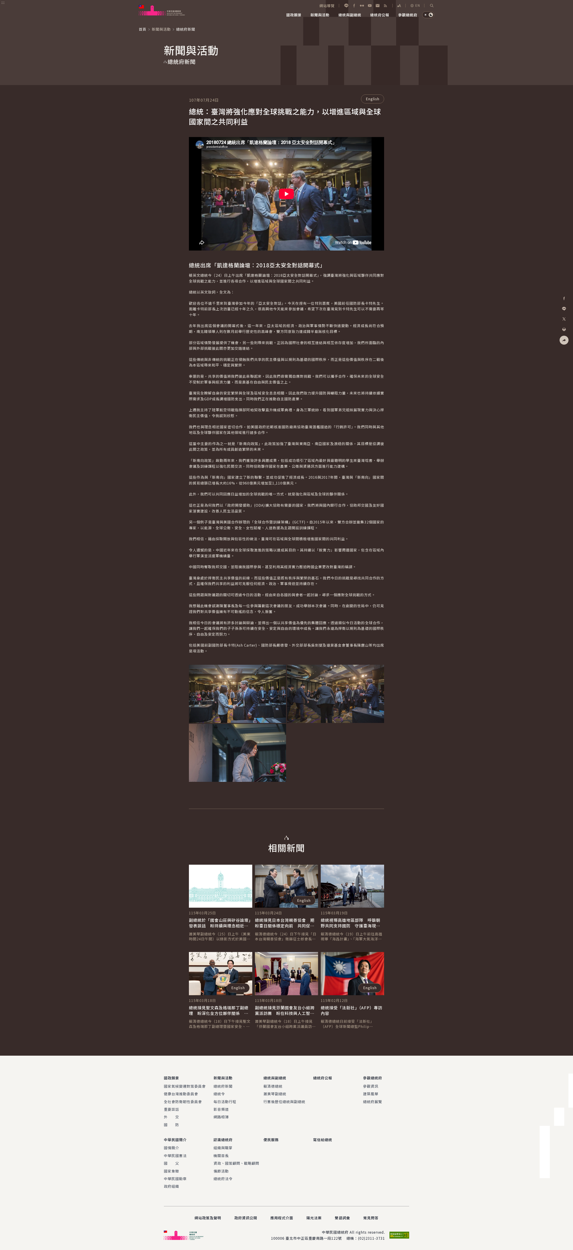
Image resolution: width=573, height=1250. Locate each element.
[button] (432, 6)
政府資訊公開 (245, 1217)
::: (3, 2)
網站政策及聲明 (208, 1217)
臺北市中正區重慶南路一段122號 (314, 1238)
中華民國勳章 (175, 1178)
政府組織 (171, 1186)
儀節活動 (221, 1171)
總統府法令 (223, 1178)
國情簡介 (171, 1147)
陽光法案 (314, 1217)
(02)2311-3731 (371, 1238)
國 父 (171, 1163)
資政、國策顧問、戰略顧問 (236, 1163)
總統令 (219, 1093)
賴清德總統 (272, 1086)
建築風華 (370, 1093)
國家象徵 (171, 1171)
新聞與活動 (161, 29)
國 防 (171, 1124)
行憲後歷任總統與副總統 (284, 1101)
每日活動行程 (225, 1101)
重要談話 (171, 1109)
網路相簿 (221, 1116)
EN (417, 5)
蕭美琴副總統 (274, 1093)
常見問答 (370, 1217)
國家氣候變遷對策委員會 (185, 1086)
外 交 (171, 1116)
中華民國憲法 (175, 1155)
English (372, 98)
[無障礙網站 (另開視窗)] (399, 1235)
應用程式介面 (281, 1217)
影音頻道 (221, 1109)
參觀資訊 (370, 1086)
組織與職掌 (223, 1147)
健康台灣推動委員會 (181, 1093)
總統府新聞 (223, 1086)
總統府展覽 (372, 1101)
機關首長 (221, 1155)
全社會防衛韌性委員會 (183, 1101)
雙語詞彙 (342, 1217)
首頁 (142, 29)
